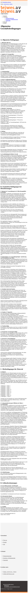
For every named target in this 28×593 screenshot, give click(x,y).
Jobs (4, 544)
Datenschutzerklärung (8, 584)
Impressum (6, 585)
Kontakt (4, 542)
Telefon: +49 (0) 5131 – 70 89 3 (9, 571)
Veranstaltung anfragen (6, 2)
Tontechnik (5, 560)
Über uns (5, 540)
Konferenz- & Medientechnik (9, 558)
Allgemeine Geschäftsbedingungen (12, 586)
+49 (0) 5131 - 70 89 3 (8, 4)
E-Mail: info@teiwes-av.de (8, 573)
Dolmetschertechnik (7, 556)
